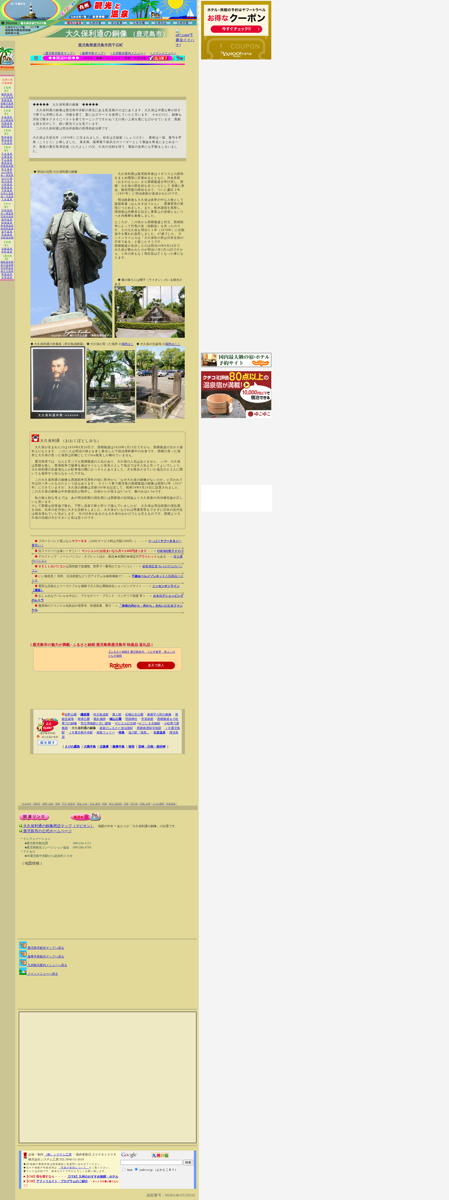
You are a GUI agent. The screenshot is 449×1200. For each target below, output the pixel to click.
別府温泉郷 (7, 237)
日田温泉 (7, 210)
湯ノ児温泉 (7, 196)
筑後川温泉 (7, 103)
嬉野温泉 (7, 126)
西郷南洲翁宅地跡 (149, 728)
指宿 (131, 746)
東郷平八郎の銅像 (159, 714)
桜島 (122, 732)
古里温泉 (7, 277)
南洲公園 (84, 719)
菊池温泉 (7, 163)
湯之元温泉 (7, 271)
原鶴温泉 (7, 100)
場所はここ (172, 344)
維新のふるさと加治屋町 (116, 728)
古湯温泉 (7, 117)
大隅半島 (90, 746)
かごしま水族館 (149, 723)
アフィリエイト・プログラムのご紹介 (62, 1181)
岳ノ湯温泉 (7, 175)
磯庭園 (85, 714)
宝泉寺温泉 (7, 216)
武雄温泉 (7, 123)
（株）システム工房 (58, 1154)
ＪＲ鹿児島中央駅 (81, 732)
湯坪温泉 (7, 219)
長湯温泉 (7, 234)
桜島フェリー (106, 732)
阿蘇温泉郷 (7, 166)
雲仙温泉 (7, 140)
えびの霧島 (72, 746)
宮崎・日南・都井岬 (152, 746)
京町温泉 (7, 251)
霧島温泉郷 (7, 262)
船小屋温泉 (7, 106)
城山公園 (115, 719)
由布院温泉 (7, 228)
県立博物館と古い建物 (96, 723)
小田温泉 (7, 184)
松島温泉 (7, 187)
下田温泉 (7, 190)
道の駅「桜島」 (139, 732)
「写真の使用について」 (73, 1167)
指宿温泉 (7, 274)
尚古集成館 (101, 714)
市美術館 (147, 719)
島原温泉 (7, 137)
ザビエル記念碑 (125, 723)
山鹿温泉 (7, 157)
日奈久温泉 (7, 193)
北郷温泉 (7, 248)
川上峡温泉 (7, 120)
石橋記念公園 (134, 714)
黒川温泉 (7, 181)
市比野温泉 (7, 268)
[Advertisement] (107, 77)
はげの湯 (7, 178)
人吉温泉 (7, 199)
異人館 (116, 714)
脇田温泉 (7, 94)
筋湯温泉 (7, 222)
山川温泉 (7, 172)
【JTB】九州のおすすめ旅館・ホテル (92, 1176)
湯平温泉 (7, 231)
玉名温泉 (7, 154)
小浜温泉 (7, 143)
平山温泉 (7, 160)
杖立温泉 (7, 169)
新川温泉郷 (7, 265)
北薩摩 (104, 746)
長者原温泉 (7, 225)
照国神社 (131, 719)
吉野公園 (71, 714)
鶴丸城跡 (100, 719)
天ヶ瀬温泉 (7, 213)
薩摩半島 (118, 746)
